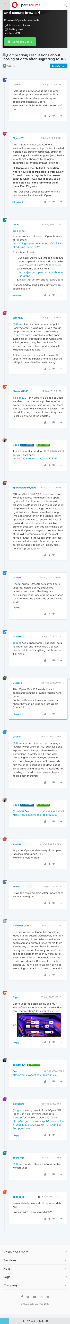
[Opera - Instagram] (47, 1297)
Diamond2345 (21, 391)
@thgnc (17, 1110)
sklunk (16, 224)
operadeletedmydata (24, 487)
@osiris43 (18, 811)
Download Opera (22, 41)
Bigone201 (18, 138)
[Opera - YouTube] (34, 1297)
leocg (16, 444)
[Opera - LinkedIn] (41, 1297)
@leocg (17, 642)
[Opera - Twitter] (28, 1297)
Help (6, 1268)
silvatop (17, 844)
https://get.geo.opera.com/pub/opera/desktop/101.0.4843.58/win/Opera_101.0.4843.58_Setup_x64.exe (38, 1125)
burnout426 (19, 1064)
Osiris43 (17, 682)
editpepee (18, 1196)
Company (10, 1285)
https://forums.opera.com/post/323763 (35, 458)
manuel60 (18, 1103)
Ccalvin (17, 84)
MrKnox (17, 577)
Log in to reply (59, 66)
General (11, 66)
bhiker (16, 886)
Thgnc (16, 997)
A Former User (21, 925)
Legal (7, 1277)
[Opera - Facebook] (22, 1297)
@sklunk (17, 324)
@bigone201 (20, 230)
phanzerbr (18, 1157)
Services (9, 1260)
